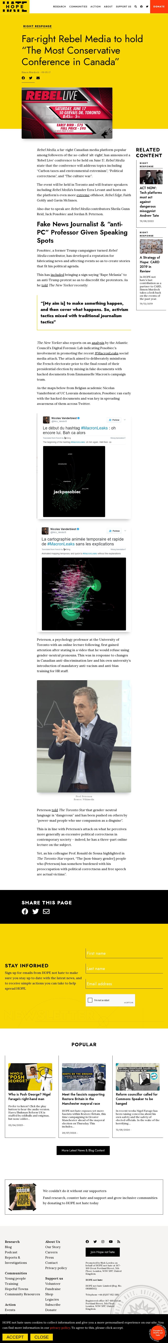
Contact (51, 1263)
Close (41, 1337)
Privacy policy (56, 1268)
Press (49, 1257)
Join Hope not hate (103, 1252)
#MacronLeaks (106, 353)
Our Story (53, 1247)
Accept (15, 1337)
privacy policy (60, 1328)
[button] (60, 6)
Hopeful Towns (16, 1289)
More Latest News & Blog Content (83, 1150)
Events (10, 1310)
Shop (49, 1294)
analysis (98, 343)
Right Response (37, 26)
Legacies (52, 1299)
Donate (159, 6)
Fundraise (53, 1289)
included (57, 275)
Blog (8, 1247)
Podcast (11, 1252)
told (45, 285)
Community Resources (22, 1294)
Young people (15, 1278)
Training (11, 1284)
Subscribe (53, 1305)
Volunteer (53, 1284)
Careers (51, 1252)
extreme (83, 195)
